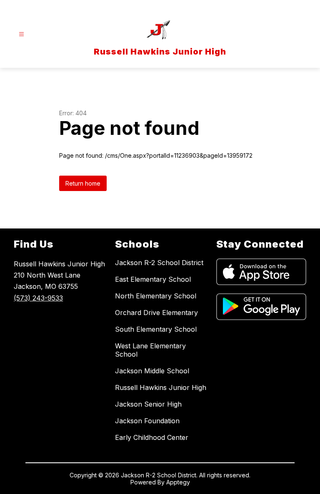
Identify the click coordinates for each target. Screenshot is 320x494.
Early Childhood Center (151, 437)
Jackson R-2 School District (159, 262)
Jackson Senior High (148, 404)
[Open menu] (21, 34)
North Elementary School (155, 296)
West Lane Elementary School (150, 350)
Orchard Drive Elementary (156, 312)
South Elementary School (156, 329)
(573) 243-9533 (38, 298)
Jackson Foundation (147, 421)
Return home (82, 183)
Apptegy (178, 482)
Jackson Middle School (152, 371)
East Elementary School (153, 279)
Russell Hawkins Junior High (160, 387)
